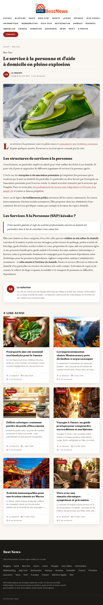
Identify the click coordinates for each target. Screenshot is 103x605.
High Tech (46, 23)
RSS (71, 575)
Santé (32, 18)
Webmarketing (29, 23)
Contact (11, 34)
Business (90, 23)
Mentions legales (59, 575)
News (63, 29)
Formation (36, 29)
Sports (56, 18)
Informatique (11, 23)
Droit (72, 29)
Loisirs (67, 18)
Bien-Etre (43, 18)
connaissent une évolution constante (78, 144)
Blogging (20, 18)
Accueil (7, 18)
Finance (22, 29)
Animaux (78, 23)
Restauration (62, 23)
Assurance (51, 29)
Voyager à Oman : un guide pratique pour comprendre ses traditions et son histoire (74, 426)
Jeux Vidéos (93, 18)
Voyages (78, 18)
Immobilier (9, 29)
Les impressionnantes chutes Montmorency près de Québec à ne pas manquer (75, 355)
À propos (83, 29)
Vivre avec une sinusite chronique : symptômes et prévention (73, 496)
